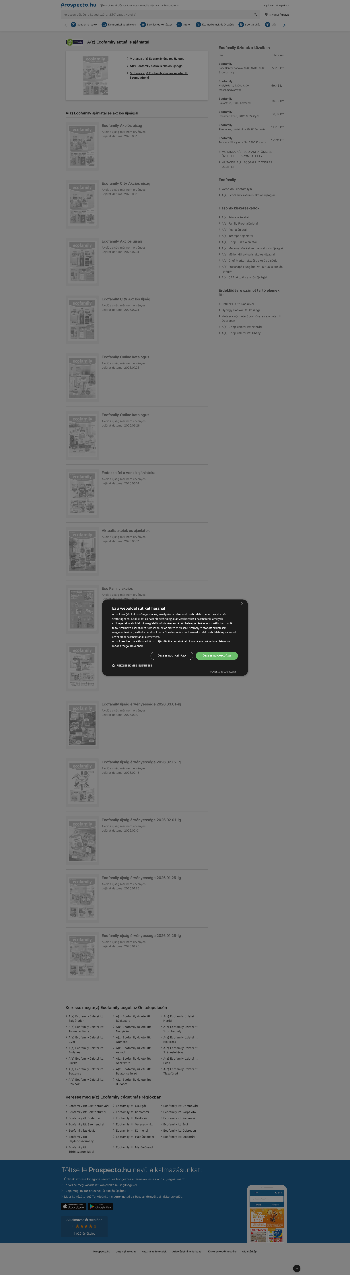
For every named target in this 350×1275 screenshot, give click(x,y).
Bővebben (136, 646)
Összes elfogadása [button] (217, 655)
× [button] (242, 603)
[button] (132, 665)
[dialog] (175, 637)
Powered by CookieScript (224, 671)
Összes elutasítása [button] (172, 655)
